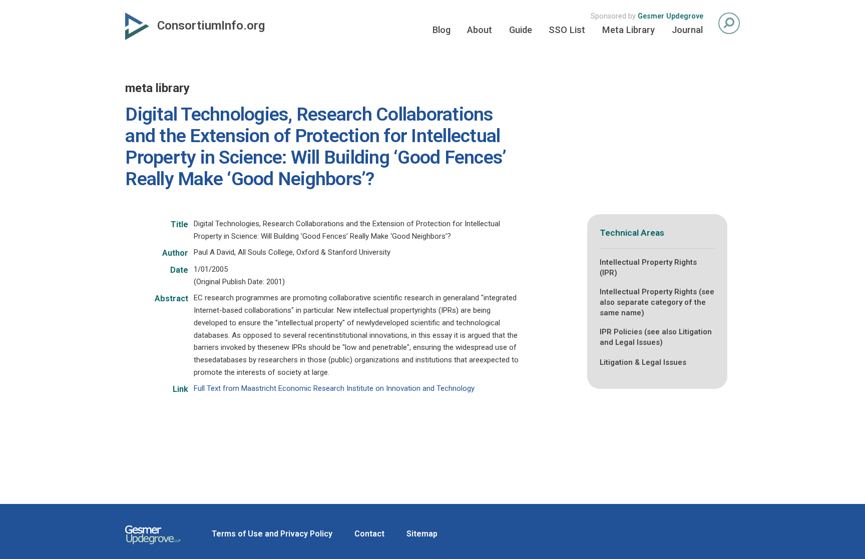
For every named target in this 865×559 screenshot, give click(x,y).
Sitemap (422, 533)
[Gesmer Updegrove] (152, 545)
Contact (369, 533)
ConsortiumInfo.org (211, 26)
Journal (687, 30)
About (479, 30)
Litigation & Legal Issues (643, 362)
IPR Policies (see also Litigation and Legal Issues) (656, 337)
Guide (520, 30)
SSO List (567, 30)
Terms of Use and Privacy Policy (272, 533)
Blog (441, 30)
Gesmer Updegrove (670, 16)
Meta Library (628, 30)
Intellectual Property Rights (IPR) (648, 267)
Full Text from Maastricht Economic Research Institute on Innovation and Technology (334, 388)
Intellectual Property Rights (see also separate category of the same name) (657, 302)
